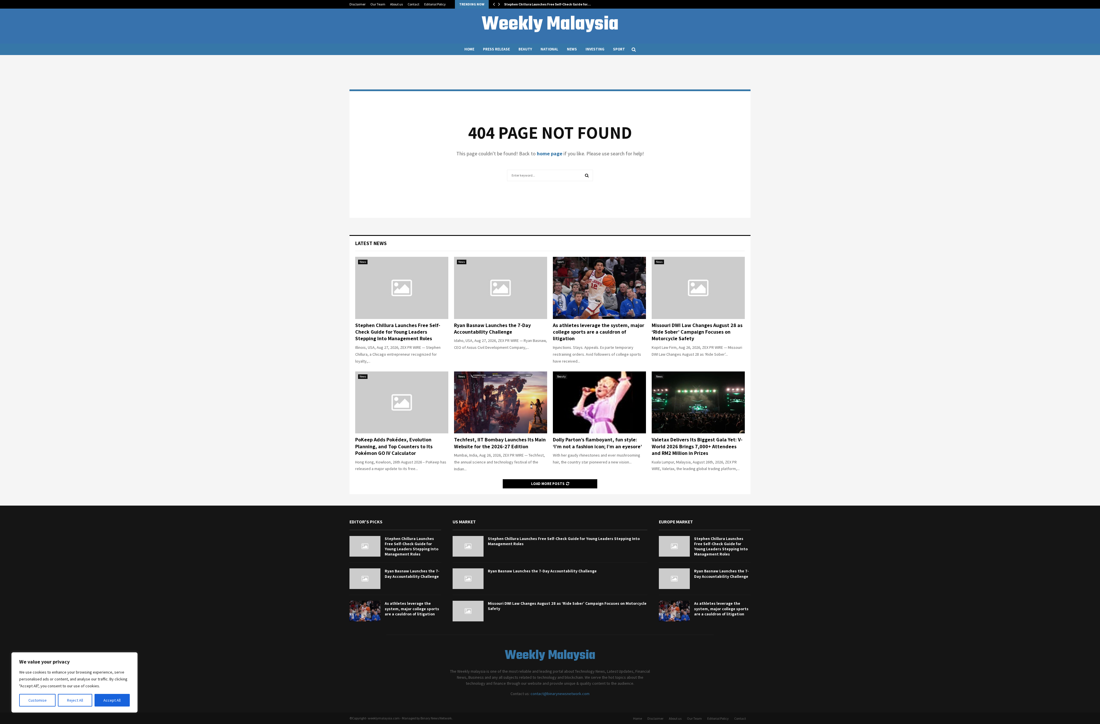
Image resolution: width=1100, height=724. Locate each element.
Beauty (525, 49)
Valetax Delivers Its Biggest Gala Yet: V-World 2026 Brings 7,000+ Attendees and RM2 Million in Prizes (697, 446)
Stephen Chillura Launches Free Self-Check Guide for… (547, 4)
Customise (37, 700)
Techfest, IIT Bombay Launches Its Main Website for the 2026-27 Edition (500, 442)
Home (469, 49)
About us (396, 4)
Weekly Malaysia (550, 24)
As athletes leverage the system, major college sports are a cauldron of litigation (598, 332)
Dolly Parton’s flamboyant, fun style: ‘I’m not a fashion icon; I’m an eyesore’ (597, 442)
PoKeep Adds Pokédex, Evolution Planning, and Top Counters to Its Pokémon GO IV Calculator (394, 446)
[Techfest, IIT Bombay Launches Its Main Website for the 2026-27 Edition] (500, 402)
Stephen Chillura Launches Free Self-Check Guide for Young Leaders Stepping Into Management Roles (397, 332)
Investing (595, 49)
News (572, 49)
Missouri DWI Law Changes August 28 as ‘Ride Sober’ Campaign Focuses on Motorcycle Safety (697, 332)
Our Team (377, 4)
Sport (619, 49)
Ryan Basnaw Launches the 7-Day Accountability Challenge (492, 328)
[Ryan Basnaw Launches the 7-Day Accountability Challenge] (500, 288)
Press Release (496, 49)
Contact (413, 4)
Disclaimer (357, 4)
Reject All (75, 700)
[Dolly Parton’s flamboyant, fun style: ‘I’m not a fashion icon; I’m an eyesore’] (599, 402)
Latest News (371, 243)
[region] (74, 682)
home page (549, 153)
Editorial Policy (435, 4)
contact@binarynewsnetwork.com (560, 693)
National (549, 49)
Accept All (112, 700)
